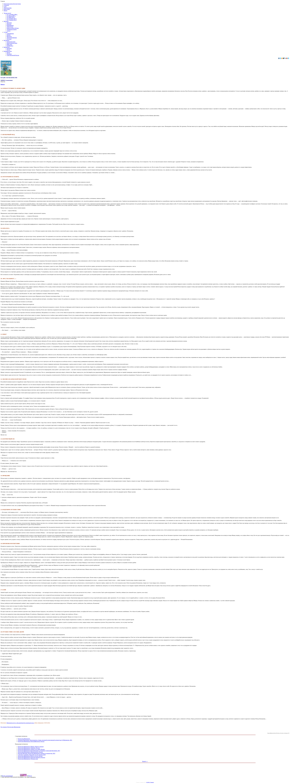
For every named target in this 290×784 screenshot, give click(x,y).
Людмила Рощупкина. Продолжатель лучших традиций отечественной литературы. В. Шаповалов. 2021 (45, 740)
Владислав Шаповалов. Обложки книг (28, 758)
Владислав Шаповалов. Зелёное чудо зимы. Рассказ (31, 749)
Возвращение (10, 25)
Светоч (8, 30)
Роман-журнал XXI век (13, 28)
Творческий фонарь (12, 37)
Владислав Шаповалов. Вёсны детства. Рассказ (30, 756)
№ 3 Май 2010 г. (11, 17)
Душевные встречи (12, 29)
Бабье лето (9, 44)
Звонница (9, 22)
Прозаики (9, 48)
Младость (9, 36)
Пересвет (9, 24)
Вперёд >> (145, 761)
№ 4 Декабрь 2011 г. (12, 18)
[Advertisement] (145, 767)
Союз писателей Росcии (13, 55)
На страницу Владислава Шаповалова (10, 727)
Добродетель (10, 26)
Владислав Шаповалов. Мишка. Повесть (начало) (31, 746)
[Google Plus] (287, 58)
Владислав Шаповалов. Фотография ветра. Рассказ (31, 741)
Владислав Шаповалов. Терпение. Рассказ (29, 748)
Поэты (8, 50)
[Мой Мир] (283, 58)
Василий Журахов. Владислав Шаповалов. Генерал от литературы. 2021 (36, 753)
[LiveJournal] (285, 58)
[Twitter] (280, 58)
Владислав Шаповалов (24, 738)
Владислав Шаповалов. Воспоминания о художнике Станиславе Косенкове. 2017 (39, 750)
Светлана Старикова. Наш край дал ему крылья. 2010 (32, 754)
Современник (10, 33)
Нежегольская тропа (12, 43)
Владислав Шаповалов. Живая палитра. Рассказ (30, 752)
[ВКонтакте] (279, 58)
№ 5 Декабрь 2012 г (12, 20)
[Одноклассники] (282, 58)
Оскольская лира (11, 41)
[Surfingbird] (288, 58)
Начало (3, 84)
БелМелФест (10, 45)
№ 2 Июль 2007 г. (11, 16)
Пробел (8, 35)
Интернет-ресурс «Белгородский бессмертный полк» (20, 723)
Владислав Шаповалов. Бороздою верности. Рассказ (31, 757)
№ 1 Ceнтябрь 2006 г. (12, 14)
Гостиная (9, 39)
